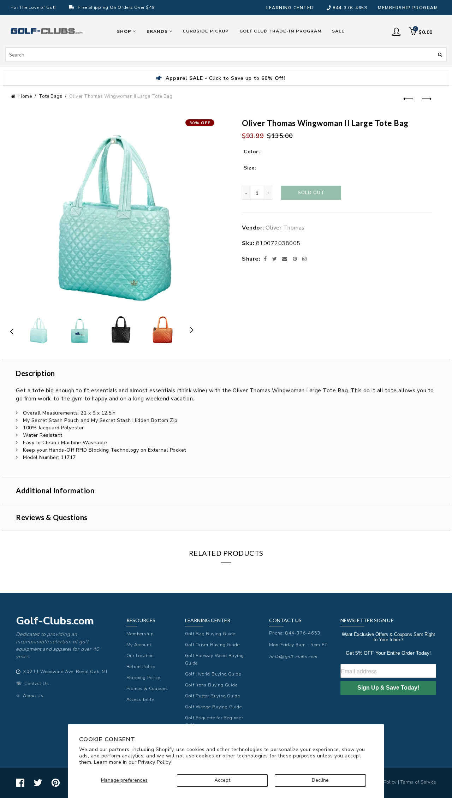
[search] (226, 54)
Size (249, 168)
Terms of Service (418, 782)
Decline (320, 780)
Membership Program (408, 8)
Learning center (290, 8)
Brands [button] (158, 31)
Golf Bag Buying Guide (210, 634)
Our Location (140, 656)
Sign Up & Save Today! (388, 688)
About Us (33, 695)
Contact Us (36, 683)
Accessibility (140, 699)
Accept (222, 780)
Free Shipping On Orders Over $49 (116, 7)
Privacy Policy (154, 762)
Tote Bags (51, 96)
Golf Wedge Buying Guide (213, 707)
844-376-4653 (350, 8)
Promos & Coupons (147, 688)
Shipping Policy (143, 677)
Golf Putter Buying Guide (212, 696)
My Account (138, 645)
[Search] (440, 54)
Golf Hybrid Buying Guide (213, 674)
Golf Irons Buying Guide (211, 685)
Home (25, 96)
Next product (425, 99)
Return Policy (140, 666)
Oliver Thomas (285, 228)
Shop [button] (125, 31)
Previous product (407, 99)
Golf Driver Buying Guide (212, 645)
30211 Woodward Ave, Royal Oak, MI (65, 671)
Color (251, 151)
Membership (140, 634)
